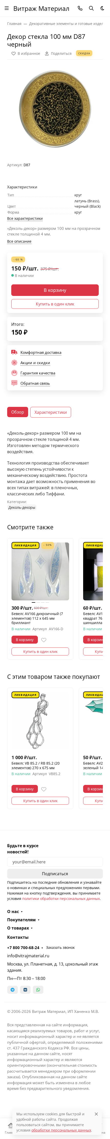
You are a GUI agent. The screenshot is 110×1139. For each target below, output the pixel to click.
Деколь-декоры (21, 507)
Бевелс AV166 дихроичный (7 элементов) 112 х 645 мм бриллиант (37, 618)
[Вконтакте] (25, 990)
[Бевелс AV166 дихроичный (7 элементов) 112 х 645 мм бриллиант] (40, 571)
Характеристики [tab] (51, 412)
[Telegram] (12, 990)
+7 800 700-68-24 (23, 947)
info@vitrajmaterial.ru (28, 956)
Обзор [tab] (17, 412)
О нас (13, 911)
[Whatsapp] (38, 990)
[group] (55, 109)
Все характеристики (25, 218)
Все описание (19, 241)
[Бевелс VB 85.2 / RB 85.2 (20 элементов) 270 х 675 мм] (40, 721)
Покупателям (21, 920)
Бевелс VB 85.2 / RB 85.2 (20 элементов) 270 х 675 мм (36, 765)
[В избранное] (44, 640)
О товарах (18, 928)
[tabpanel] (55, 470)
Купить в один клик (55, 304)
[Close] (96, 1114)
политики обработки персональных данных (61, 898)
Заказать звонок (60, 947)
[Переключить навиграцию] (6, 8)
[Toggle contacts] (80, 8)
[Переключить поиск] (91, 8)
